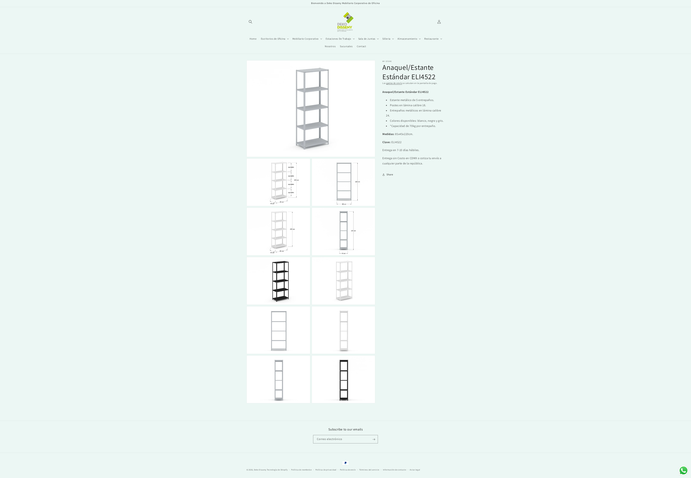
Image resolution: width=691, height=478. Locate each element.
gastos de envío (394, 83)
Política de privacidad (325, 469)
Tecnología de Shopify (277, 469)
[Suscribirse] (374, 439)
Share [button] (390, 174)
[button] (250, 22)
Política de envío (348, 469)
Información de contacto (394, 469)
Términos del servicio (369, 469)
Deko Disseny (260, 469)
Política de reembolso (301, 469)
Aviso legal (415, 469)
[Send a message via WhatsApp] (683, 470)
